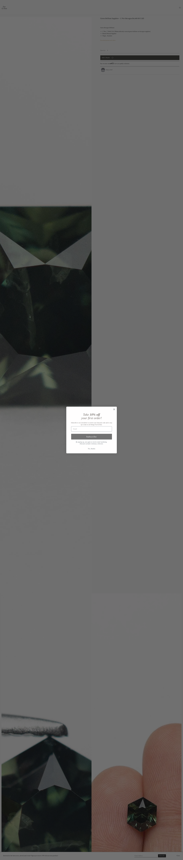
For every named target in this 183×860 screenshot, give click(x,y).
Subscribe (91, 436)
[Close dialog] (114, 409)
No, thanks (91, 449)
